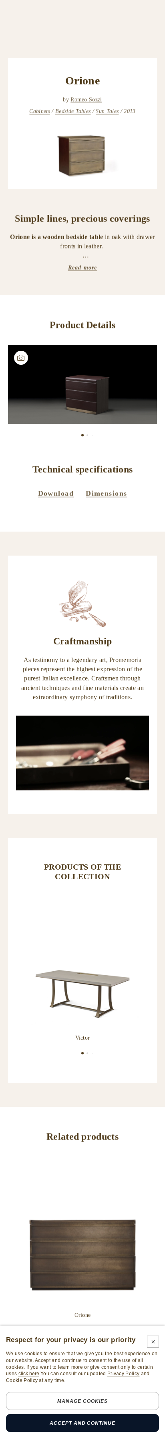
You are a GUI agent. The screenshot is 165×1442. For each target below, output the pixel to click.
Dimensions (106, 493)
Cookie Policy (22, 1380)
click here (28, 1373)
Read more (82, 268)
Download (56, 493)
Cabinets (39, 111)
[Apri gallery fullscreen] (82, 384)
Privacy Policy (123, 1373)
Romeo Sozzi (86, 99)
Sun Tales (107, 111)
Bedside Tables (73, 111)
